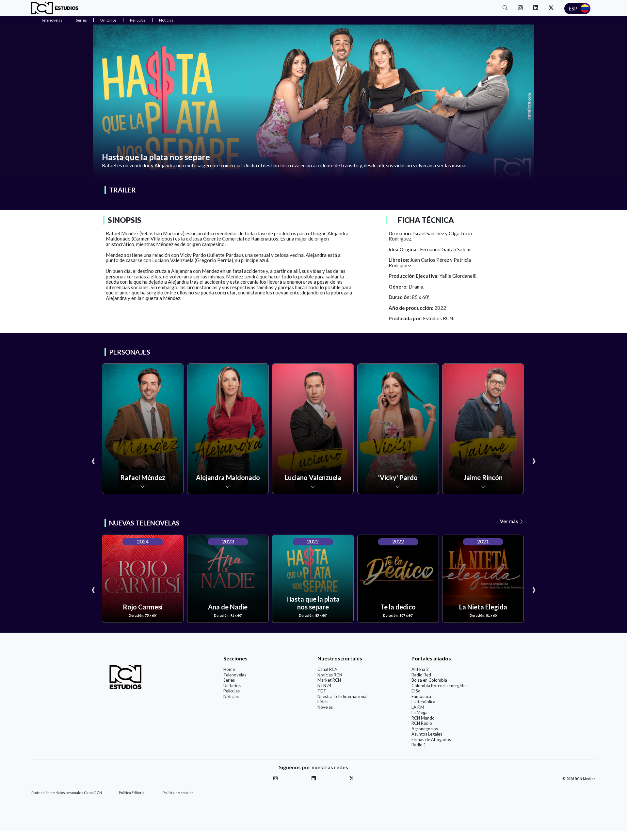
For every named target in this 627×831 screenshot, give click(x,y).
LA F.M (417, 707)
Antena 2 (420, 669)
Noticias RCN (329, 674)
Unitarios (108, 20)
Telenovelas (51, 20)
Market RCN (329, 680)
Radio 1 (418, 744)
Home (229, 669)
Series (81, 20)
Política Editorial (132, 792)
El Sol (416, 690)
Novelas (325, 707)
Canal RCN (327, 669)
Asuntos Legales (426, 734)
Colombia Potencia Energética (440, 685)
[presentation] (93, 460)
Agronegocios (424, 728)
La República (423, 701)
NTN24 (324, 685)
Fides (322, 701)
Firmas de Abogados (431, 739)
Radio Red (421, 674)
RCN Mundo (423, 718)
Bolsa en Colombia (429, 680)
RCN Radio (421, 723)
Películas (138, 20)
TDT (321, 690)
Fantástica (421, 696)
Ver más (509, 521)
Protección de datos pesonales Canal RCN (66, 792)
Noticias (166, 20)
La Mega (419, 712)
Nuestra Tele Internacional (342, 696)
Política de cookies (178, 792)
